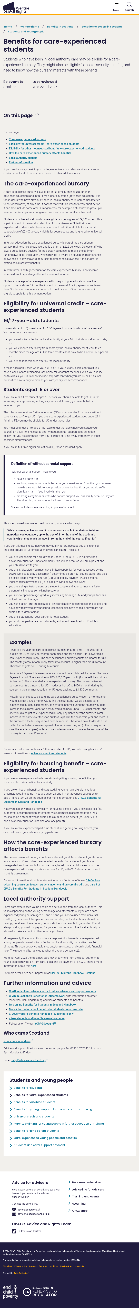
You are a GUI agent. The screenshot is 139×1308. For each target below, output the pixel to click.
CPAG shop (80, 1211)
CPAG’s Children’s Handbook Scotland (72, 973)
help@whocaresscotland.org (29, 1060)
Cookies (32, 1266)
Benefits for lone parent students (36, 1131)
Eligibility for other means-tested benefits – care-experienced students (52, 148)
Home (8, 26)
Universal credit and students (34, 1116)
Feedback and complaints (72, 1266)
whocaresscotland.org (17, 1041)
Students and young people (26, 31)
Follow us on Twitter (29, 1231)
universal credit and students (48, 753)
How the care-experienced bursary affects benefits (40, 153)
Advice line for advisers (88, 1189)
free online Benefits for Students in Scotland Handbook (42, 1004)
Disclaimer (7, 1266)
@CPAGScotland (44, 1023)
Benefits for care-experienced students (41, 1095)
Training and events (86, 1196)
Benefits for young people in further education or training (53, 1109)
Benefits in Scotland (60, 26)
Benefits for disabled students (34, 1102)
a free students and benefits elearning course (37, 1018)
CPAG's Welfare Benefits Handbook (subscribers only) (42, 1013)
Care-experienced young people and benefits (45, 1138)
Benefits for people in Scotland (102, 26)
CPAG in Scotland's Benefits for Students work (37, 996)
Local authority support (23, 157)
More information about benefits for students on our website (46, 1009)
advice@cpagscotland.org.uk (34, 1214)
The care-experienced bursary (27, 139)
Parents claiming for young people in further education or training (59, 1124)
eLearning (79, 1204)
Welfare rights (29, 26)
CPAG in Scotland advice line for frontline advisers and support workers (52, 991)
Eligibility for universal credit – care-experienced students (44, 144)
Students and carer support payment (39, 1145)
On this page (18, 115)
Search (129, 10)
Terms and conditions (48, 1266)
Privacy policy (20, 1266)
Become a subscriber (86, 1182)
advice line (31, 1203)
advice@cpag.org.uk (29, 1209)
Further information (21, 162)
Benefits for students (28, 1088)
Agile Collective (21, 1273)
